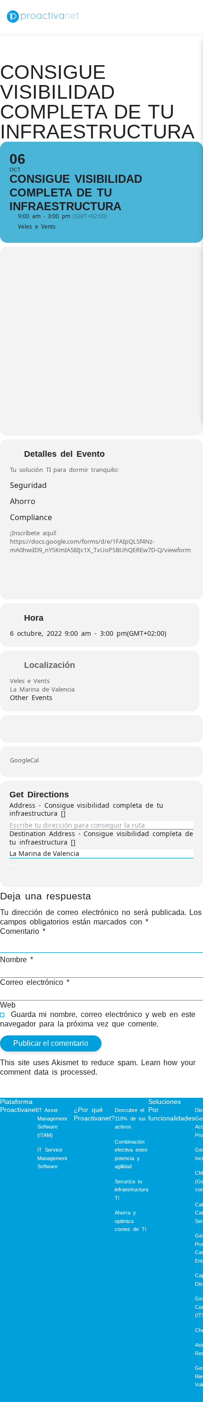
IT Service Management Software (52, 1158)
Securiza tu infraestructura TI (131, 1190)
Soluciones (164, 1101)
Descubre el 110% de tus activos (130, 1118)
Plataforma (16, 1101)
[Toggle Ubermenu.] (185, 16)
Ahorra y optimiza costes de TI (130, 1221)
